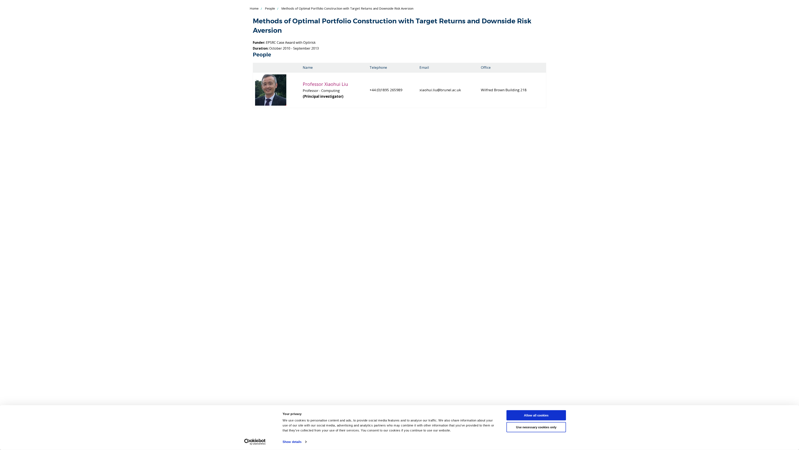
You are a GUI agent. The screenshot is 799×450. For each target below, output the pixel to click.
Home (254, 8)
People (270, 8)
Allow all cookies (536, 415)
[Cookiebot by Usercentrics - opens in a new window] (255, 442)
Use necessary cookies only (536, 427)
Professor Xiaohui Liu (325, 84)
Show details (292, 442)
